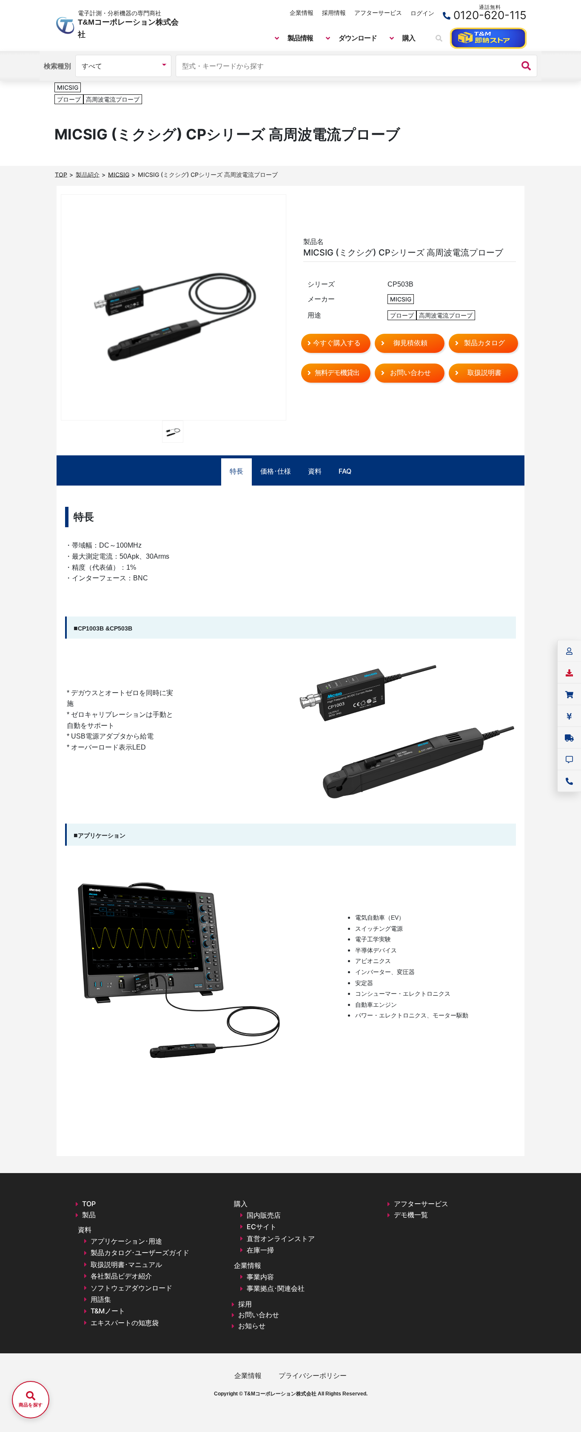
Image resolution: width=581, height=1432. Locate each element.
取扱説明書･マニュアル (126, 1264)
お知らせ (251, 1325)
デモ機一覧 (411, 1214)
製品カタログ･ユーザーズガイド (140, 1252)
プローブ (69, 99)
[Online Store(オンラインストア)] (488, 38)
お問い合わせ (258, 1314)
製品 (89, 1214)
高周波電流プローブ (113, 99)
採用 (245, 1304)
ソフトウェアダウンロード (131, 1288)
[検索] (526, 66)
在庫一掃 (260, 1250)
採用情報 (334, 12)
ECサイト (261, 1226)
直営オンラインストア (281, 1238)
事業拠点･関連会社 (276, 1288)
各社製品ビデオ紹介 (121, 1276)
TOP (89, 1203)
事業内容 (260, 1277)
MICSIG (67, 87)
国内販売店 (264, 1215)
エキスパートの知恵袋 (125, 1322)
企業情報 (301, 12)
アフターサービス (378, 12)
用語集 (101, 1299)
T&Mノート (108, 1311)
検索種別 (57, 66)
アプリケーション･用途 (126, 1241)
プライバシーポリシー (313, 1375)
